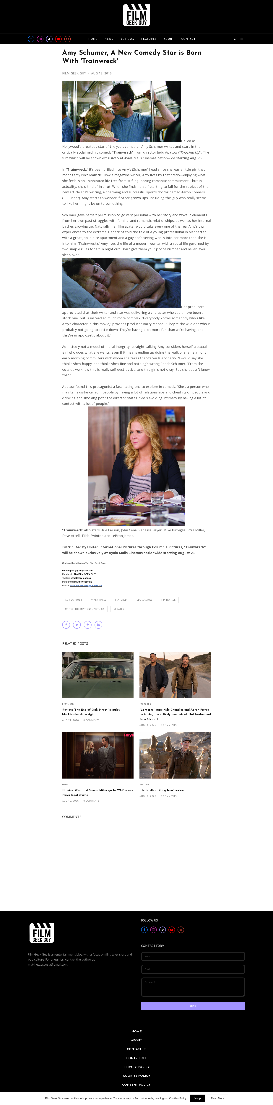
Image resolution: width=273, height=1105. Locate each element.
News (65, 784)
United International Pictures (85, 608)
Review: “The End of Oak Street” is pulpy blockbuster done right (91, 712)
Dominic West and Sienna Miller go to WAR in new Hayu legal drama (97, 792)
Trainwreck (168, 599)
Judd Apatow (144, 599)
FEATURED (121, 599)
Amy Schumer (73, 599)
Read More (217, 1098)
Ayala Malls (98, 599)
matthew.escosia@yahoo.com (86, 585)
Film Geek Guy (74, 73)
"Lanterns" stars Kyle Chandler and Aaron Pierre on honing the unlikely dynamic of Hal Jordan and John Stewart (175, 714)
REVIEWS (144, 784)
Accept (198, 1098)
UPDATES (118, 608)
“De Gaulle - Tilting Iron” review (161, 790)
